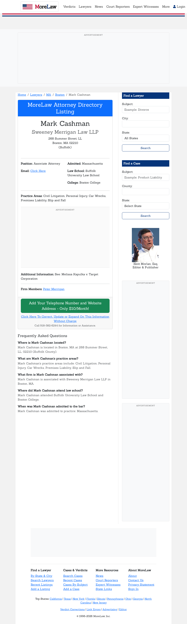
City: (125, 118)
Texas (67, 598)
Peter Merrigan (53, 289)
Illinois (101, 598)
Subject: (127, 104)
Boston (60, 94)
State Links (104, 589)
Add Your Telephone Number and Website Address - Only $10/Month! (65, 306)
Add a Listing (40, 589)
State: (126, 132)
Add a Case (71, 589)
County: (127, 186)
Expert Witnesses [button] (146, 7)
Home (22, 94)
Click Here (38, 171)
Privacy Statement (141, 584)
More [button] (166, 7)
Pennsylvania (115, 598)
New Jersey (100, 602)
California (56, 598)
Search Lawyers (42, 580)
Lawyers (36, 94)
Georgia (138, 598)
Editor (123, 609)
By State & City (41, 576)
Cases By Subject (75, 584)
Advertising (109, 609)
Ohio (128, 598)
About (132, 576)
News (99, 576)
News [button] (99, 7)
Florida (90, 598)
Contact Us (136, 580)
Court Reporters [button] (118, 7)
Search (146, 148)
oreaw (45, 6)
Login (180, 7)
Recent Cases (72, 580)
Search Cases (73, 576)
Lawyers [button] (85, 7)
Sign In (133, 589)
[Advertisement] (93, 63)
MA (48, 94)
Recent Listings (42, 584)
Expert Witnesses (108, 584)
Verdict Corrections (72, 609)
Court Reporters (107, 580)
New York (79, 598)
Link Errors (94, 609)
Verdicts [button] (69, 7)
